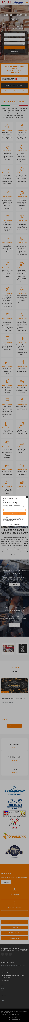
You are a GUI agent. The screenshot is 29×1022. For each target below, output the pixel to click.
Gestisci (20, 510)
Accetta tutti (14, 513)
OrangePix (19, 524)
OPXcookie (10, 524)
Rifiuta (9, 510)
